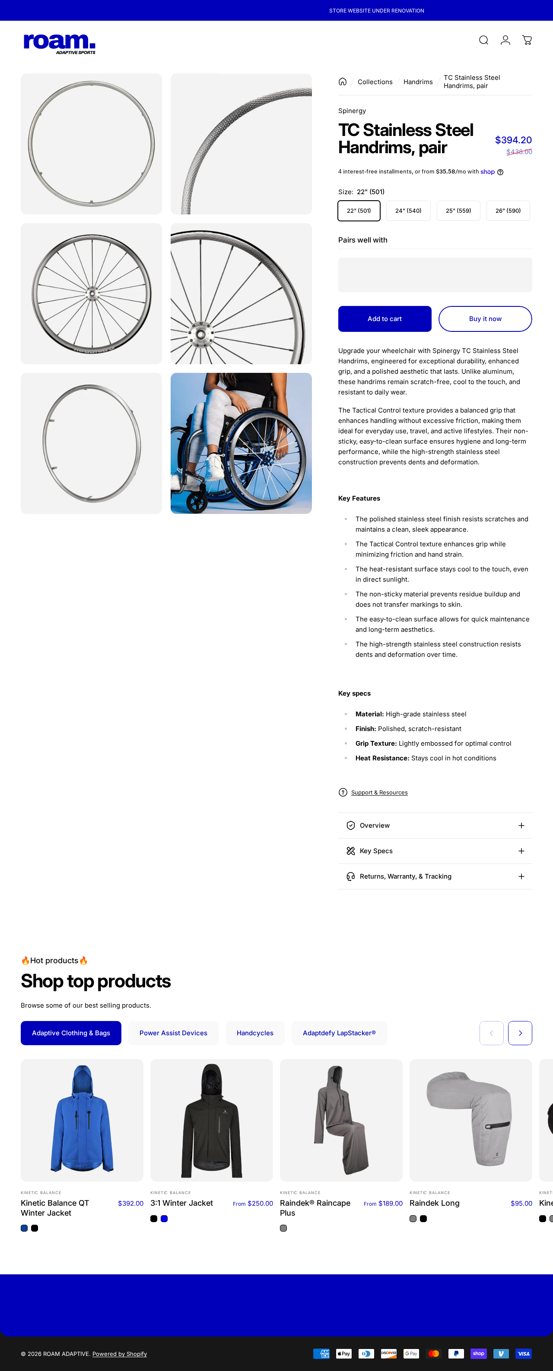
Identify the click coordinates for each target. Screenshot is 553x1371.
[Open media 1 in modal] (91, 143)
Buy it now (485, 319)
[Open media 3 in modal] (91, 293)
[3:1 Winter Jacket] (211, 1120)
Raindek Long (435, 1202)
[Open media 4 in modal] (241, 293)
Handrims (418, 82)
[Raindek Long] (471, 1120)
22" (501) (359, 210)
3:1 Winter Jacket (181, 1202)
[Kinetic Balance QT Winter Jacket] (82, 1120)
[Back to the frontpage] (342, 81)
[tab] (71, 1033)
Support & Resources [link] (379, 792)
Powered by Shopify (119, 1353)
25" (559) (458, 210)
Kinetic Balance (41, 1192)
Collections (375, 82)
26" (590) (508, 210)
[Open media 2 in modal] (241, 143)
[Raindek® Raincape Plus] (341, 1120)
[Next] (520, 1033)
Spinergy (352, 111)
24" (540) (408, 210)
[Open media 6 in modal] (241, 443)
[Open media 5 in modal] (91, 443)
